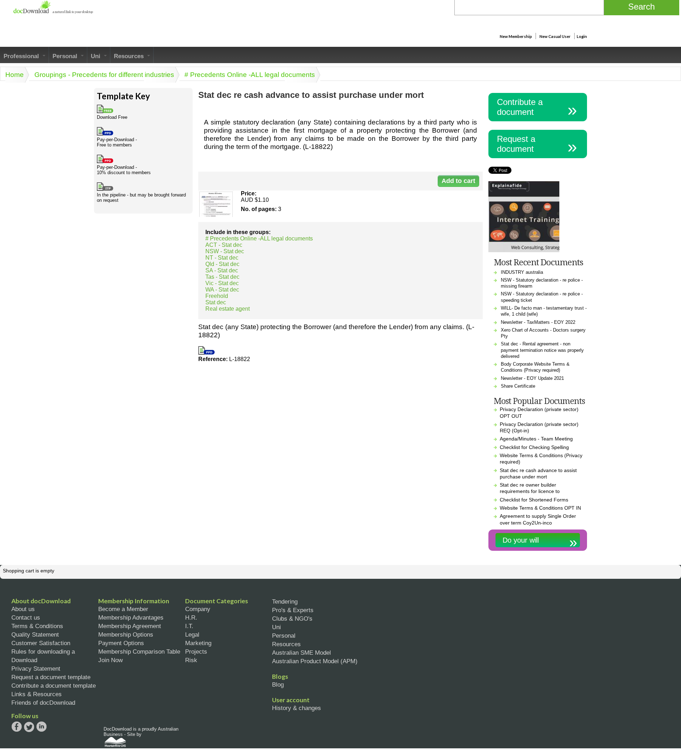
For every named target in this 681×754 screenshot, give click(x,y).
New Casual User (555, 36)
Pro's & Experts (293, 610)
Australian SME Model (301, 652)
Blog (278, 684)
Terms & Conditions (37, 626)
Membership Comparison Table (139, 651)
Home (14, 74)
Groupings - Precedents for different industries (104, 74)
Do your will (521, 540)
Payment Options (121, 643)
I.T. (189, 626)
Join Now (110, 660)
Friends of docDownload (43, 702)
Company (197, 608)
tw (29, 726)
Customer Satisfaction (40, 643)
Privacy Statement (35, 668)
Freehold (216, 296)
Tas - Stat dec (222, 277)
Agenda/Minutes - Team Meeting (536, 439)
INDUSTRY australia (522, 272)
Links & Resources (36, 694)
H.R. (191, 617)
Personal (65, 56)
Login (582, 36)
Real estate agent (227, 309)
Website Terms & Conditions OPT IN (540, 508)
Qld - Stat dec (222, 264)
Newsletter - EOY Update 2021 (532, 378)
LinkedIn (41, 727)
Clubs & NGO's (292, 618)
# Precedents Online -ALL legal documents (249, 74)
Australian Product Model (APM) (315, 661)
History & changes (296, 707)
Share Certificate (518, 386)
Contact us (25, 617)
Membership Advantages (131, 617)
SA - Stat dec (221, 270)
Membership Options (125, 634)
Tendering (285, 601)
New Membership (516, 36)
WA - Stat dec (222, 290)
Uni (96, 56)
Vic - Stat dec (222, 283)
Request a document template (50, 677)
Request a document (516, 144)
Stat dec (215, 302)
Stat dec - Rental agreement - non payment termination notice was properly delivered (542, 350)
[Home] (53, 12)
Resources (129, 56)
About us (23, 608)
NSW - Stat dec (224, 251)
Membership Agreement (129, 626)
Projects (196, 651)
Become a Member (123, 608)
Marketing (198, 643)
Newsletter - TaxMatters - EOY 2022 (538, 322)
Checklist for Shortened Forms (534, 500)
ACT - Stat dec (223, 245)
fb (16, 726)
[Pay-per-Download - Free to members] (206, 353)
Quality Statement (35, 634)
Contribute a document (520, 107)
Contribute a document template (53, 685)
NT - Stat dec (221, 258)
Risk (191, 660)
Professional (22, 56)
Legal (192, 634)
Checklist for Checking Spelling (534, 447)
